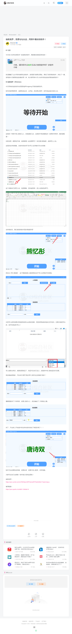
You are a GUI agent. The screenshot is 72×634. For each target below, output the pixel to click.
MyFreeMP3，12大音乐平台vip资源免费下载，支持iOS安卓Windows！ (24, 548)
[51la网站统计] (36, 630)
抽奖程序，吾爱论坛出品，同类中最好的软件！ (26, 39)
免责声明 (31, 621)
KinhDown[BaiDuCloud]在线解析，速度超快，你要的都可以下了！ (56, 563)
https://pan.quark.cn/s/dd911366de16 (17, 489)
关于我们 (44, 621)
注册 (42, 584)
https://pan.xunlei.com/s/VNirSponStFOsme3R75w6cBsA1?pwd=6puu (28, 482)
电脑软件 (21, 526)
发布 (61, 3)
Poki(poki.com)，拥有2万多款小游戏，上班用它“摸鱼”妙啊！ (55, 556)
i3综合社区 (13, 43)
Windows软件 (12, 35)
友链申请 (24, 621)
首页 (6, 35)
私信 (64, 44)
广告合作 (37, 621)
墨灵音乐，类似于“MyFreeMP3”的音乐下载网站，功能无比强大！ (25, 563)
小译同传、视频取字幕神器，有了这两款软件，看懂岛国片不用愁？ (24, 556)
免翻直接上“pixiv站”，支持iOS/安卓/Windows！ (55, 548)
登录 (32, 584)
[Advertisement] (36, 20)
